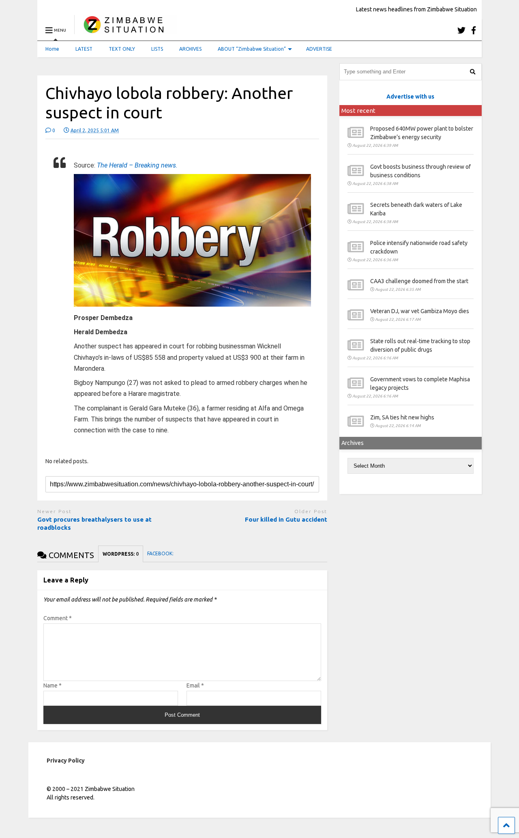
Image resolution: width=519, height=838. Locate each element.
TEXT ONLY (122, 49)
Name (52, 685)
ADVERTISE (319, 49)
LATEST (83, 49)
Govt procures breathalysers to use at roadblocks (94, 523)
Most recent (358, 110)
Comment (57, 618)
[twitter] (461, 30)
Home (52, 49)
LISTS (157, 49)
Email (195, 685)
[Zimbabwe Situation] (125, 30)
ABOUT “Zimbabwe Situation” (252, 49)
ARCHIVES (190, 49)
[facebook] (474, 30)
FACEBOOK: (161, 553)
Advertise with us (410, 96)
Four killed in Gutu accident (286, 519)
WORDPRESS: (121, 554)
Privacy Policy (66, 760)
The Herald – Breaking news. (137, 165)
